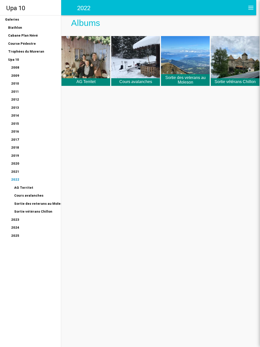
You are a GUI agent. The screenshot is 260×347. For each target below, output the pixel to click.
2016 (15, 131)
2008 (15, 67)
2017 (15, 139)
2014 (15, 115)
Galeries (12, 19)
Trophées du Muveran (26, 51)
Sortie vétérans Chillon (33, 211)
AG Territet (23, 187)
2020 (15, 163)
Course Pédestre (22, 43)
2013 (15, 107)
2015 (15, 123)
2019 (15, 155)
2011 (15, 91)
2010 (15, 83)
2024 (15, 227)
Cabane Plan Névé (23, 35)
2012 (15, 99)
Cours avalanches (28, 195)
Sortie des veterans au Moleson (37, 203)
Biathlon (15, 27)
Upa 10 (15, 8)
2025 (15, 235)
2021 (15, 171)
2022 (15, 179)
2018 (15, 147)
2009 (15, 75)
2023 (15, 219)
